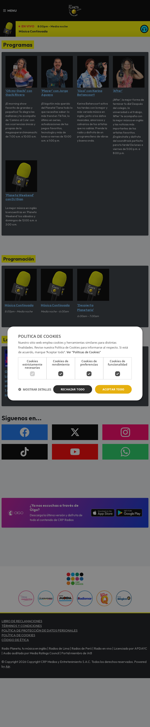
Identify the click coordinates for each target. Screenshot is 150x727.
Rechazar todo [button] (73, 389)
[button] (34, 389)
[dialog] (74, 363)
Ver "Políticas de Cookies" (84, 352)
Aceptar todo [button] (113, 389)
